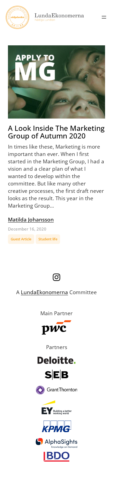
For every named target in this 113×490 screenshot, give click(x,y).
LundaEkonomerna (44, 292)
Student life (47, 239)
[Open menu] (104, 17)
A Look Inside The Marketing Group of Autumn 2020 (56, 132)
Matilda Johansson (31, 219)
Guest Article (21, 239)
